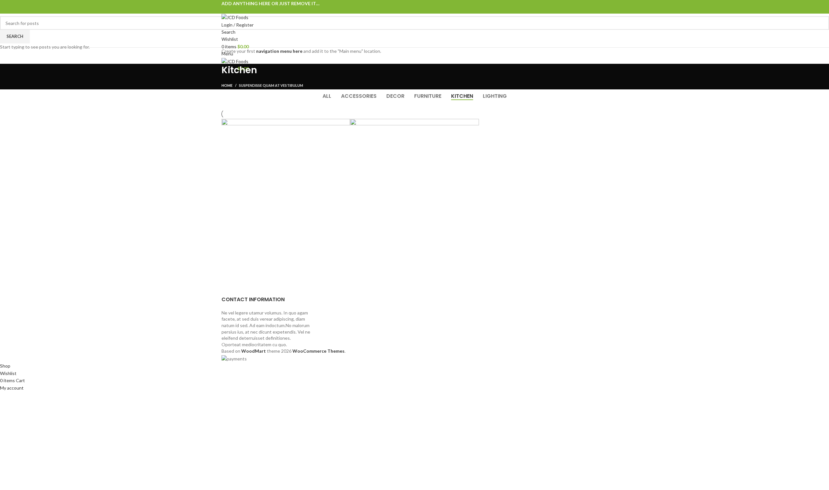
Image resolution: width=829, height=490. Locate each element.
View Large (345, 124)
